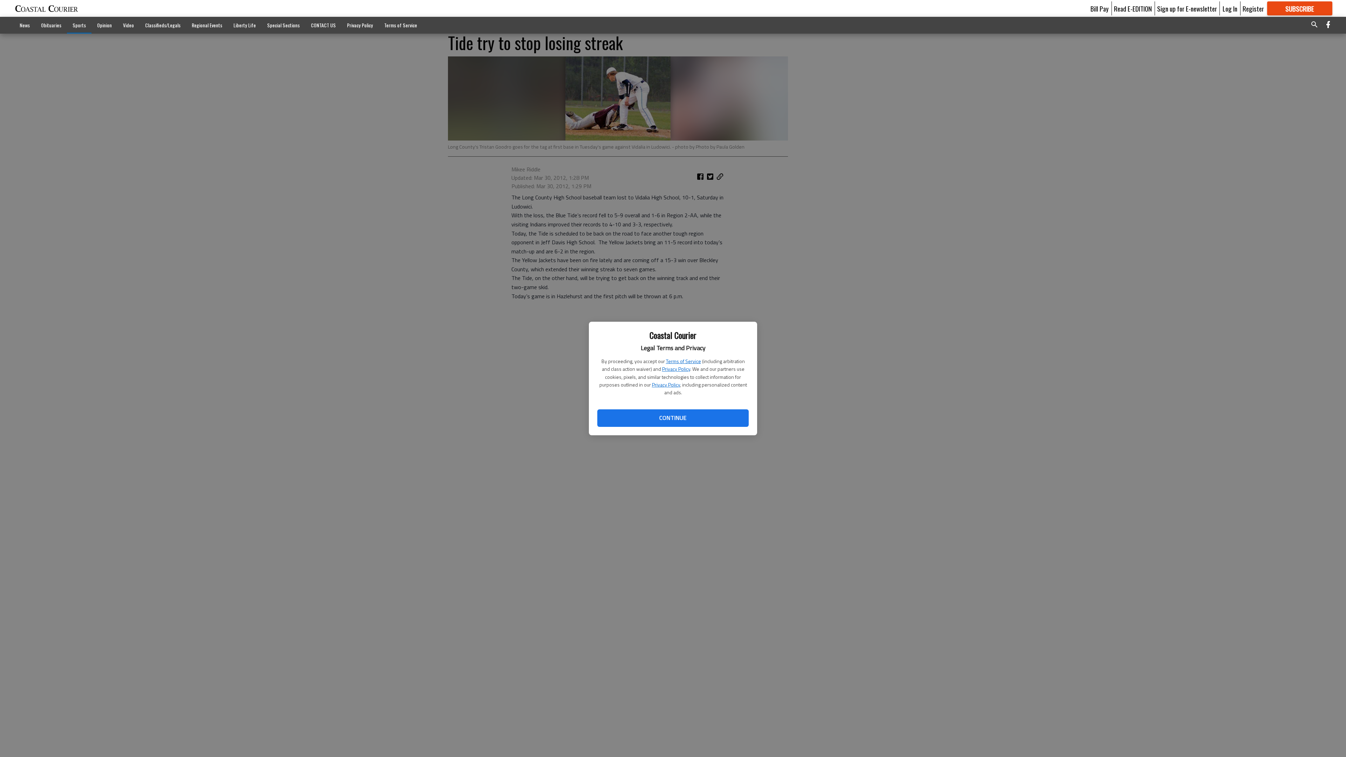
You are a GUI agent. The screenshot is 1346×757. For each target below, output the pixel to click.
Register (1253, 8)
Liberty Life (244, 25)
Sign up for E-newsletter (1187, 8)
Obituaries (51, 25)
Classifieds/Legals (163, 25)
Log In (1230, 8)
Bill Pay (1099, 8)
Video (128, 25)
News (25, 25)
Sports (79, 25)
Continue (672, 418)
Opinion (104, 25)
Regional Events (207, 25)
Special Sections (283, 25)
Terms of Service (683, 361)
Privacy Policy (676, 369)
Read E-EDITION (1133, 8)
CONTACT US (323, 25)
